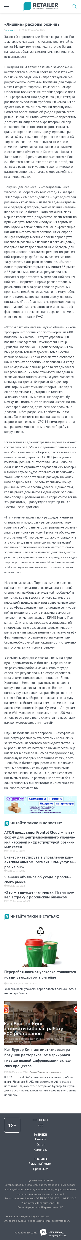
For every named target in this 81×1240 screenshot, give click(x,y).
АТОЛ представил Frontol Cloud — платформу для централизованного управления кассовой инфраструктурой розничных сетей (39, 840)
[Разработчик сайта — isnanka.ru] (53, 1233)
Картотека (40, 1150)
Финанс (10, 30)
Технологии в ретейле (49, 1072)
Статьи (33, 983)
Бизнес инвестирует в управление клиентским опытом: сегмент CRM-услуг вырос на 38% (40, 862)
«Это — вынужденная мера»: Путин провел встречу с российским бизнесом (39, 895)
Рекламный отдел (40, 1163)
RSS (40, 1125)
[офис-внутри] (40, 797)
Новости (40, 1139)
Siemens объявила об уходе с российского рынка (37, 879)
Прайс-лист (40, 1169)
